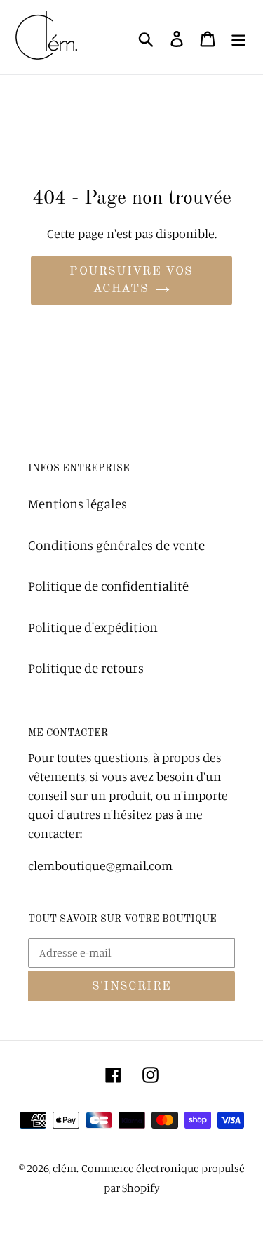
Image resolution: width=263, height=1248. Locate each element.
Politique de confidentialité (108, 585)
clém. (66, 1168)
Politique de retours (86, 667)
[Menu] (238, 37)
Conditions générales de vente (116, 545)
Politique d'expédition (93, 627)
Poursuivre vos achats (131, 280)
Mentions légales (77, 503)
